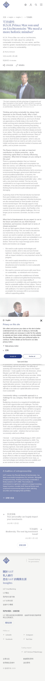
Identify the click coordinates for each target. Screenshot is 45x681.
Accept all (13, 356)
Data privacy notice (11, 346)
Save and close (22, 362)
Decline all (32, 356)
